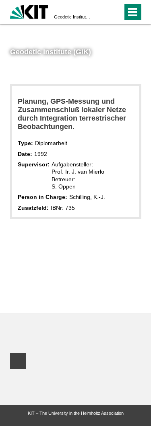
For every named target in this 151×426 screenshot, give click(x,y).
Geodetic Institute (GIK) (73, 16)
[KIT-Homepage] (29, 11)
